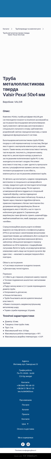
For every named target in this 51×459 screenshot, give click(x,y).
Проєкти (25, 414)
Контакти (25, 419)
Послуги (25, 405)
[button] (8, 29)
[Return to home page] (26, 8)
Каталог (25, 409)
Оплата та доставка (25, 429)
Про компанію (25, 400)
